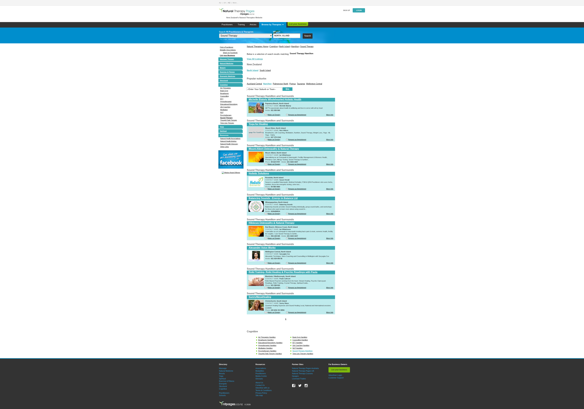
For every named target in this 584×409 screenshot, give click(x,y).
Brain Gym (224, 91)
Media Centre (261, 376)
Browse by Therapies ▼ (273, 24)
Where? (276, 32)
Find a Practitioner (226, 47)
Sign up (346, 10)
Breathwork (224, 93)
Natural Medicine (226, 63)
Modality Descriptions (228, 50)
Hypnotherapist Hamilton (267, 345)
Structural (224, 80)
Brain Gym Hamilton (299, 337)
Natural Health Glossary (229, 144)
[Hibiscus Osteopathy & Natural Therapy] (256, 236)
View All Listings (255, 59)
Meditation (224, 110)
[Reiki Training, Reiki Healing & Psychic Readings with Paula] (256, 285)
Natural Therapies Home (257, 46)
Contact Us (260, 385)
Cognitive (224, 85)
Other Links (224, 147)
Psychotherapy (225, 115)
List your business (298, 24)
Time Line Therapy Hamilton (302, 354)
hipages (295, 376)
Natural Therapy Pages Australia (305, 368)
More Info (329, 115)
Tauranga (301, 84)
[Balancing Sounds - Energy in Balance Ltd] (256, 211)
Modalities (259, 371)
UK (225, 3)
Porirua (292, 84)
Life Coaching (225, 107)
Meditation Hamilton (265, 348)
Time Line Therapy (227, 123)
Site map (259, 395)
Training (241, 24)
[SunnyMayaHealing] (256, 310)
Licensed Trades (299, 379)
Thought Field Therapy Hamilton (270, 354)
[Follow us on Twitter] (300, 385)
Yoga (222, 127)
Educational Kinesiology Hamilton (270, 343)
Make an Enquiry (274, 115)
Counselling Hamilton (300, 340)
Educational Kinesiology (229, 104)
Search (307, 36)
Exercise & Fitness (227, 72)
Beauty (223, 68)
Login (359, 10)
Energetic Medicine (227, 76)
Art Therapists (225, 88)
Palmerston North (280, 84)
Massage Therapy (227, 59)
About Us (259, 383)
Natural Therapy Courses (302, 373)
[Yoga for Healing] (256, 137)
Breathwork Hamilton (266, 340)
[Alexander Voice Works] (256, 261)
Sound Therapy (226, 118)
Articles (253, 24)
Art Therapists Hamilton (267, 337)
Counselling (224, 96)
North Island (284, 46)
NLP (221, 112)
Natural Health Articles (228, 141)
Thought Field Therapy (228, 120)
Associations (260, 368)
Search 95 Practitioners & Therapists (236, 32)
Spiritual (223, 131)
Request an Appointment (297, 115)
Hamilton (295, 46)
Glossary (259, 379)
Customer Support (336, 378)
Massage (223, 368)
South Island (265, 70)
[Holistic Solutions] (256, 186)
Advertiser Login (335, 375)
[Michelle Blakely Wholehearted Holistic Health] (256, 112)
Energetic (223, 384)
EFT (221, 99)
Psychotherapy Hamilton (267, 351)
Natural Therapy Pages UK (303, 371)
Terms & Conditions (263, 390)
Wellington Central (314, 84)
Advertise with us (262, 388)
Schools (222, 395)
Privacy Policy (261, 393)
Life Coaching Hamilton (300, 345)
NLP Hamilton (297, 348)
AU (220, 3)
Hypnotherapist (225, 101)
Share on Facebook (230, 53)
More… (235, 3)
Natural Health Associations (230, 138)
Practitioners (227, 24)
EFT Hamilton (297, 343)
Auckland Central (254, 84)
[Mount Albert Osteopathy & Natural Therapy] (256, 162)
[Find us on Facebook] (293, 385)
